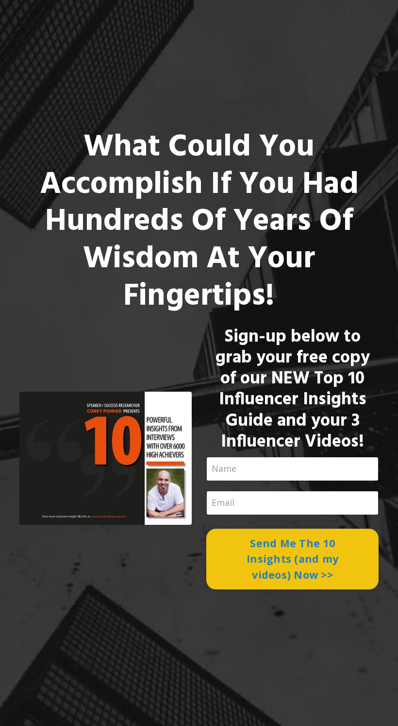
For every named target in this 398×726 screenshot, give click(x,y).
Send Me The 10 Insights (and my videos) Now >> (292, 559)
